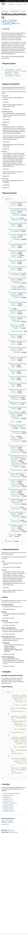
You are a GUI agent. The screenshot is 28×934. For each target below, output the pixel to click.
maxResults (8, 72)
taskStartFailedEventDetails (18, 480)
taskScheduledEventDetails (17, 455)
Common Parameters (20, 89)
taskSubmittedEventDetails (17, 499)
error (13, 205)
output (13, 236)
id (10, 308)
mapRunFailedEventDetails (17, 389)
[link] (24, 11)
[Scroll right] (22, 4)
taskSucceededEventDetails (17, 512)
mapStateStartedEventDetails (18, 407)
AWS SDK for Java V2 (8, 801)
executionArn (9, 69)
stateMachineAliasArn (18, 287)
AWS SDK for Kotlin (8, 805)
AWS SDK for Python (8, 809)
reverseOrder (9, 75)
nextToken (8, 74)
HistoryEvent (13, 567)
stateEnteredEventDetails (17, 413)
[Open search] (25, 4)
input (13, 212)
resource (14, 218)
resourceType (15, 452)
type (10, 536)
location (14, 255)
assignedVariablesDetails (19, 431)
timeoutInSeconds (16, 220)
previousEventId (14, 412)
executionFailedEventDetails (18, 266)
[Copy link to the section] (1, 63)
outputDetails (15, 237)
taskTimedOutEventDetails (17, 525)
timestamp (12, 534)
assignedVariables (17, 426)
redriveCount (15, 274)
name (12, 367)
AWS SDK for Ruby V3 (8, 811)
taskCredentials (16, 326)
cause (13, 203)
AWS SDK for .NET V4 (8, 795)
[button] (5, 29)
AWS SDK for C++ (7, 797)
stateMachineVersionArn (18, 289)
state (13, 257)
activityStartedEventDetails (18, 229)
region (13, 460)
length (13, 408)
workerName (14, 231)
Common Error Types (15, 602)
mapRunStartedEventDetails (17, 402)
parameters (14, 459)
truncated (16, 215)
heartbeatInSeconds (17, 210)
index (13, 365)
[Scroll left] (8, 4)
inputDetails (15, 213)
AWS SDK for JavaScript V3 (10, 803)
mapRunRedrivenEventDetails (18, 396)
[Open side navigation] (2, 8)
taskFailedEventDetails (16, 446)
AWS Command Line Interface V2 (11, 793)
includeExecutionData (12, 71)
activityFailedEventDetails (18, 202)
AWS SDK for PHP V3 (8, 807)
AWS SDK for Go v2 (8, 799)
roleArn (13, 286)
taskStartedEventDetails (17, 473)
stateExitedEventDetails (17, 425)
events (7, 199)
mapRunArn (14, 397)
